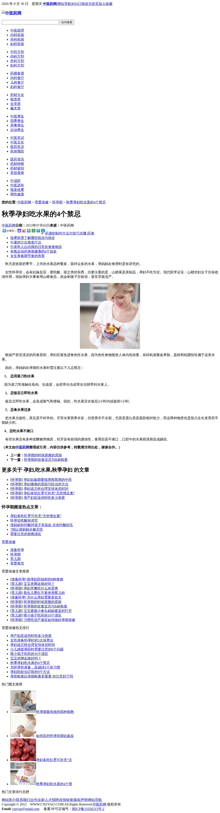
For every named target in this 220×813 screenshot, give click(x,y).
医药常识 (17, 147)
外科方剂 (17, 61)
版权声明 (80, 800)
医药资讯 (17, 159)
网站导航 (64, 4)
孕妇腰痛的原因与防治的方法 (46, 484)
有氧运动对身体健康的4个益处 (33, 251)
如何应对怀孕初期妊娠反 (55, 736)
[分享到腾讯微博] (38, 230)
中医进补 (17, 185)
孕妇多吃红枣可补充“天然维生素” (49, 493)
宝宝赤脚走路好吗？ (39, 584)
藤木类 (15, 108)
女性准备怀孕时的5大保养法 (31, 640)
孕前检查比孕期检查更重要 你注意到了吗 (41, 676)
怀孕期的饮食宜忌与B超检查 (46, 459)
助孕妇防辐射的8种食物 (45, 579)
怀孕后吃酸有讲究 (24, 520)
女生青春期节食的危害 (27, 256)
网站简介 (8, 800)
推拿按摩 (17, 190)
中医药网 (50, 4)
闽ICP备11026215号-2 (88, 809)
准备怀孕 (17, 550)
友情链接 (66, 800)
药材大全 (17, 95)
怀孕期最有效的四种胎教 (55, 712)
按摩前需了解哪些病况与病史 (32, 238)
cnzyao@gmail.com (25, 809)
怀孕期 (57, 202)
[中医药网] (11, 13)
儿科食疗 (17, 82)
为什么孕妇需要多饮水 (44, 597)
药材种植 (17, 164)
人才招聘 (52, 800)
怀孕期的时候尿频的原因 (43, 455)
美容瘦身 (17, 173)
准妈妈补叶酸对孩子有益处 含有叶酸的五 (41, 525)
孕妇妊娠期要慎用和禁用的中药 (48, 479)
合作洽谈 (37, 800)
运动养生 (17, 130)
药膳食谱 (17, 73)
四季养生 (17, 121)
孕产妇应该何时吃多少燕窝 (44, 497)
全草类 (15, 104)
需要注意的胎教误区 (25, 534)
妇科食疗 (17, 87)
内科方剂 (17, 56)
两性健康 (17, 194)
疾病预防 (17, 151)
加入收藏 (105, 4)
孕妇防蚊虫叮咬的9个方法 (30, 672)
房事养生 (17, 125)
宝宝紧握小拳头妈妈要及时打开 (48, 611)
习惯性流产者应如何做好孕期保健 (49, 620)
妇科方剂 (17, 65)
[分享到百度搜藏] (19, 230)
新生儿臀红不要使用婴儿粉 (44, 593)
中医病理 (17, 30)
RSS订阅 (78, 4)
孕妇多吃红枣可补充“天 (54, 760)
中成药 (15, 181)
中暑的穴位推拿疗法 (25, 242)
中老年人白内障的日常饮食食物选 (36, 247)
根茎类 (15, 99)
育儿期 (15, 559)
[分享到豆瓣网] (33, 230)
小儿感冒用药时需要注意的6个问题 (37, 649)
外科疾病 (17, 39)
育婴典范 (17, 563)
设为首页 (92, 4)
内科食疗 (17, 78)
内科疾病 (17, 35)
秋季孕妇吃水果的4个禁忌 (86, 202)
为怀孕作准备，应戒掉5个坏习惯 (35, 667)
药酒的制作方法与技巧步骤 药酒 (69, 233)
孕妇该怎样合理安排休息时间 (46, 488)
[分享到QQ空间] (28, 230)
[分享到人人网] (42, 230)
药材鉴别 (17, 168)
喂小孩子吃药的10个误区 (42, 615)
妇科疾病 (17, 44)
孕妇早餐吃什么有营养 (41, 588)
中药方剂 (17, 52)
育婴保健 (42, 202)
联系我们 (23, 800)
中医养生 (17, 116)
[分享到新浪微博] (23, 230)
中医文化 (17, 142)
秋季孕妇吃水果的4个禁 (54, 784)
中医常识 (17, 138)
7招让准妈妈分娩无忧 (26, 529)
